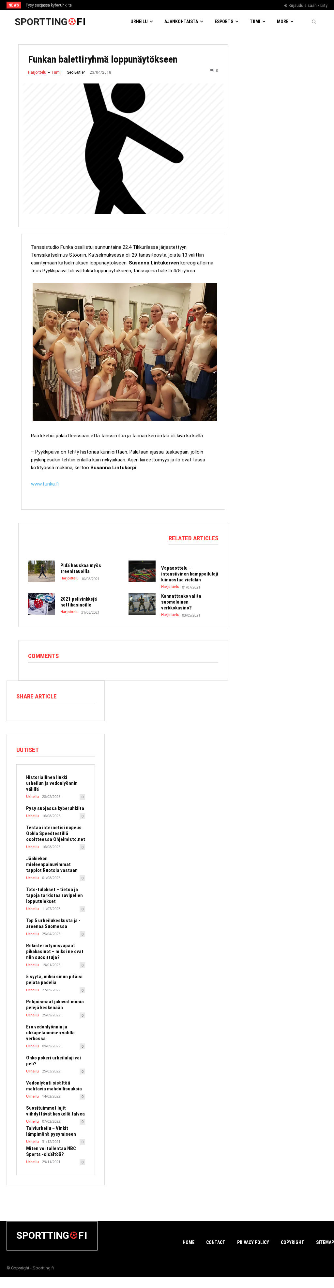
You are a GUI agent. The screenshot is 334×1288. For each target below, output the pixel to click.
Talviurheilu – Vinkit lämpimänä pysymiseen (51, 1131)
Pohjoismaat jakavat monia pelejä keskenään (55, 1005)
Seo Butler (76, 72)
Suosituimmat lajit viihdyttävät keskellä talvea (55, 1111)
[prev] (174, 5)
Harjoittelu (37, 72)
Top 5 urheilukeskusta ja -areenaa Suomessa (53, 923)
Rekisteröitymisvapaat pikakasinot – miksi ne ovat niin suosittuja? (55, 951)
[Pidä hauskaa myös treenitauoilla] (41, 571)
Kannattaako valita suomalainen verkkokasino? (181, 602)
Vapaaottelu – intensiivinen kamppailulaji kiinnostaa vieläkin (189, 574)
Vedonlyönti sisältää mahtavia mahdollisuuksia (54, 1086)
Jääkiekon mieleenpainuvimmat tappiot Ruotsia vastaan (52, 864)
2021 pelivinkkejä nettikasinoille (78, 602)
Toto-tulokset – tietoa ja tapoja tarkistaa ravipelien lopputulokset (54, 895)
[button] (313, 21)
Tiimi (56, 72)
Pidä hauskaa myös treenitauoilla (80, 568)
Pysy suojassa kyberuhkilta (49, 5)
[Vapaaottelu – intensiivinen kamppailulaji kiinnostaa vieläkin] (142, 571)
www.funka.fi (45, 484)
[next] (184, 5)
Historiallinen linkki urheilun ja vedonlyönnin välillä (52, 783)
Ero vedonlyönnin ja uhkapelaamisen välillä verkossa (50, 1032)
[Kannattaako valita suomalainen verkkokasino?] (142, 604)
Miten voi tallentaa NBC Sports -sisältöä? (51, 1151)
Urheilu (32, 796)
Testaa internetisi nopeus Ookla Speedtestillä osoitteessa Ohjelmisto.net (55, 833)
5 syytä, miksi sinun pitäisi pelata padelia (54, 979)
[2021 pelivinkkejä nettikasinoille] (41, 604)
